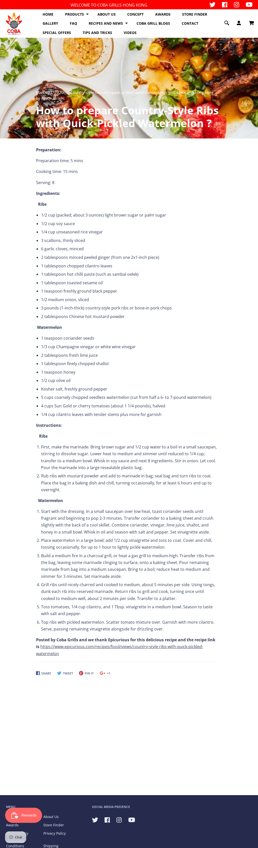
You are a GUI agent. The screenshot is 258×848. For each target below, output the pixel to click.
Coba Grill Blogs (153, 23)
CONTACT (190, 23)
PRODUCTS (74, 14)
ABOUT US (107, 14)
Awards (12, 825)
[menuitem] (48, 14)
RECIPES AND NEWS (106, 23)
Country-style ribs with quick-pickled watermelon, (114, 92)
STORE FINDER (194, 14)
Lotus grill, (167, 92)
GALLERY (50, 23)
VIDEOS (130, 32)
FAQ (73, 23)
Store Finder (53, 825)
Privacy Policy (54, 833)
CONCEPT (135, 14)
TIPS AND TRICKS (97, 32)
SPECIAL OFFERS (57, 32)
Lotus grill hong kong (195, 92)
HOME (48, 14)
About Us (51, 816)
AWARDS (163, 14)
